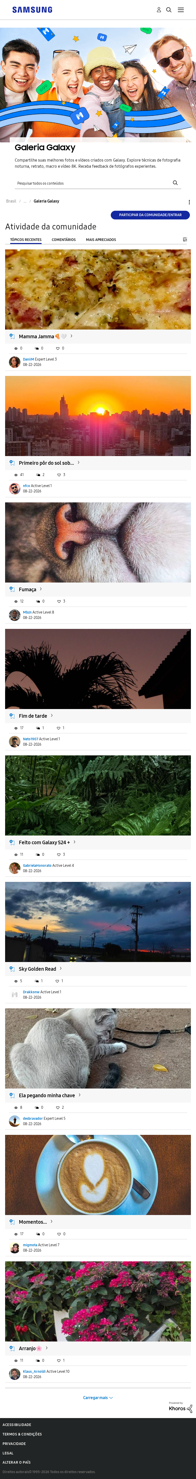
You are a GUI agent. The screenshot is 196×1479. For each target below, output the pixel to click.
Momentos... (33, 1222)
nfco (26, 486)
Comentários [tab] (64, 240)
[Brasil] (32, 9)
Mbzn (27, 612)
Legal (8, 1453)
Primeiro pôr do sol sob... (46, 463)
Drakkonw (31, 992)
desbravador (33, 1118)
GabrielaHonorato (37, 865)
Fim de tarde (33, 716)
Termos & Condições (22, 1434)
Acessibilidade (17, 1425)
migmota (30, 1245)
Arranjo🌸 (30, 1348)
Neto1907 (30, 739)
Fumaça (27, 589)
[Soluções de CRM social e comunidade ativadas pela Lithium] (180, 1407)
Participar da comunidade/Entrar (150, 215)
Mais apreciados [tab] (101, 240)
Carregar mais (95, 1397)
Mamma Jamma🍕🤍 (43, 336)
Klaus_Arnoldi (34, 1371)
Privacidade (14, 1444)
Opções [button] (181, 202)
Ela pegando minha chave (47, 1095)
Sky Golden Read (37, 969)
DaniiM (28, 359)
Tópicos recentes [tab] (26, 240)
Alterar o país (17, 1462)
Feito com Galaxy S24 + (44, 842)
